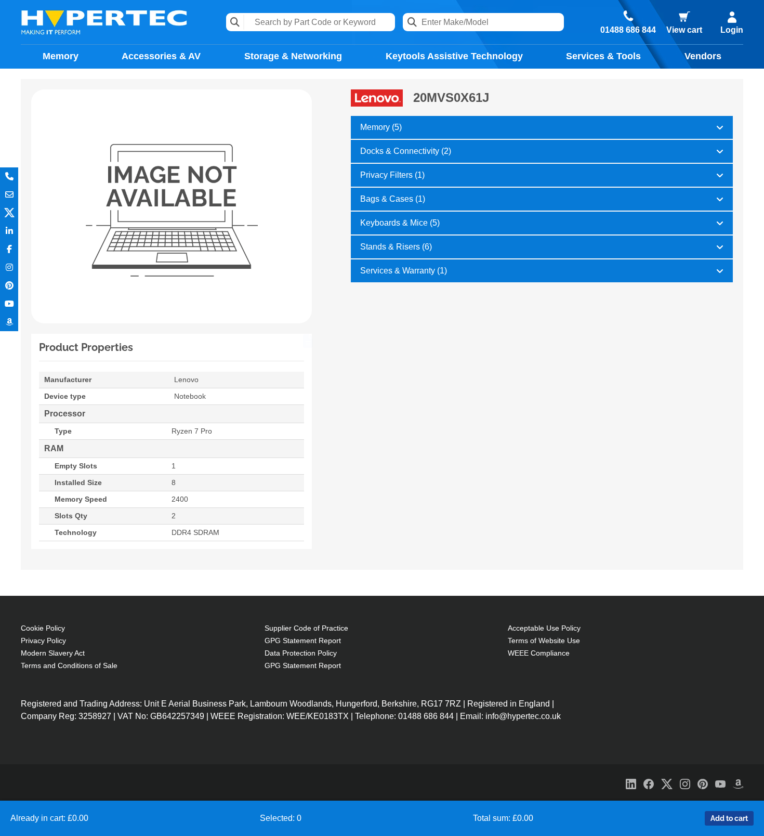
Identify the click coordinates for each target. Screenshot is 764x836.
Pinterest (9, 286)
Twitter (9, 213)
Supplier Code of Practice (306, 628)
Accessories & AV (161, 56)
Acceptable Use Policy (544, 628)
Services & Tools (603, 56)
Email (9, 195)
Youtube (9, 304)
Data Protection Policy (301, 653)
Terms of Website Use (544, 640)
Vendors (702, 56)
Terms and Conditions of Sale (69, 665)
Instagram (9, 267)
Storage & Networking (293, 56)
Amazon (9, 322)
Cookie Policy (43, 628)
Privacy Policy (43, 640)
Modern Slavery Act (53, 653)
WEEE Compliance (539, 653)
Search (235, 22)
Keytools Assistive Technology (454, 56)
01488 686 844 (628, 30)
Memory (60, 56)
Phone (9, 176)
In (9, 231)
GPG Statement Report (303, 640)
